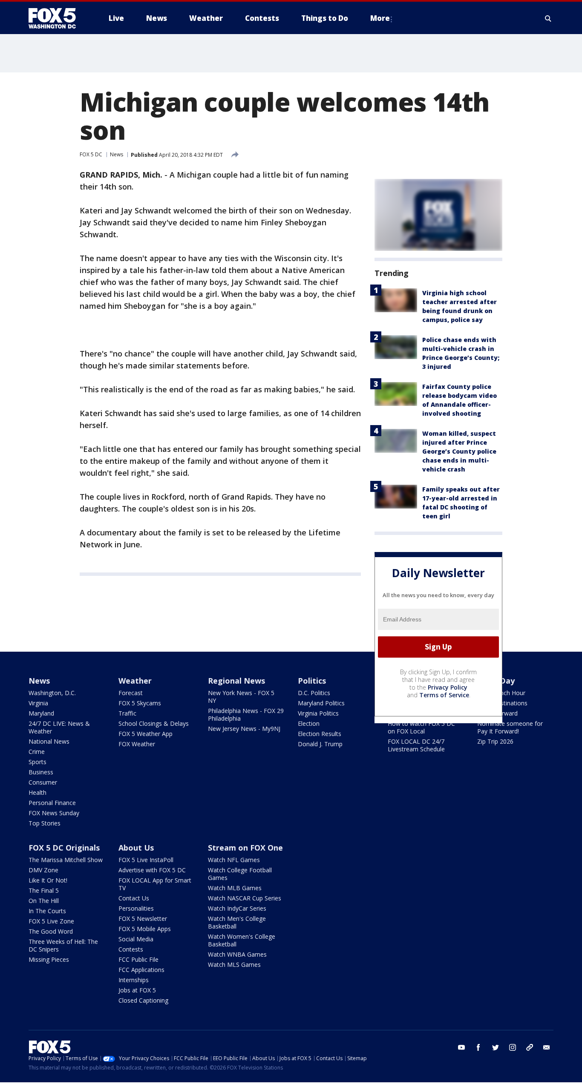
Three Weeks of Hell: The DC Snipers (63, 945)
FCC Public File (138, 959)
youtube (461, 1047)
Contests (130, 949)
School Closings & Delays (153, 723)
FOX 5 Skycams (139, 703)
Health (37, 792)
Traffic (127, 713)
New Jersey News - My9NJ (244, 729)
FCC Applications (141, 970)
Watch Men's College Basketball (237, 922)
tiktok (529, 1047)
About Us (136, 847)
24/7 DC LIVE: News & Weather (59, 727)
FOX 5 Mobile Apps (144, 929)
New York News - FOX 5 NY (241, 696)
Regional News (236, 681)
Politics (312, 681)
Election (309, 723)
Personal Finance (52, 803)
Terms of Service (444, 695)
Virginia (38, 703)
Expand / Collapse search (548, 18)
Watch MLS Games (234, 964)
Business (41, 772)
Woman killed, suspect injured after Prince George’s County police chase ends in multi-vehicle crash (459, 451)
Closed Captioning (143, 1000)
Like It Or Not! (48, 880)
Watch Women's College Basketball (241, 940)
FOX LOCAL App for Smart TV (154, 884)
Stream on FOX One (245, 847)
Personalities (136, 908)
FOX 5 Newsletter (142, 918)
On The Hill (44, 901)
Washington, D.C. (52, 693)
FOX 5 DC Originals (64, 847)
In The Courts (47, 911)
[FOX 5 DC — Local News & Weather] (57, 18)
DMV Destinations (502, 703)
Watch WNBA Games (237, 954)
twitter (495, 1047)
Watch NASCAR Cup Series (244, 898)
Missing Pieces (49, 959)
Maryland (41, 713)
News (116, 154)
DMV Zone (43, 870)
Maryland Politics (321, 703)
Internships (133, 980)
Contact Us (133, 898)
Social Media (135, 939)
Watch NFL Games (234, 860)
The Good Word (51, 931)
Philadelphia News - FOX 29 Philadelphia (246, 714)
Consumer (43, 782)
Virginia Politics (318, 713)
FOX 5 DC (91, 154)
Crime (37, 752)
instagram (512, 1047)
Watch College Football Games (240, 874)
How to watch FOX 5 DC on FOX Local (421, 727)
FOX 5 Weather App (145, 734)
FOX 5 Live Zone (51, 921)
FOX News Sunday (54, 813)
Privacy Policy (447, 687)
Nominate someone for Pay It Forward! (510, 727)
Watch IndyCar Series (237, 908)
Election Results (319, 734)
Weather (135, 681)
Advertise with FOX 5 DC (152, 870)
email (546, 1047)
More (380, 18)
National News (49, 741)
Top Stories (45, 823)
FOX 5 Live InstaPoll (145, 860)
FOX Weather (136, 744)
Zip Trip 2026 (495, 741)
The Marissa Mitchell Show (66, 860)
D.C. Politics (314, 693)
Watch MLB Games (235, 888)
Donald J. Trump (320, 744)
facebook (478, 1047)
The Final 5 (44, 890)
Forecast (130, 693)
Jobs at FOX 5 (137, 990)
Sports (37, 762)
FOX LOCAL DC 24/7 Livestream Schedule (416, 745)
